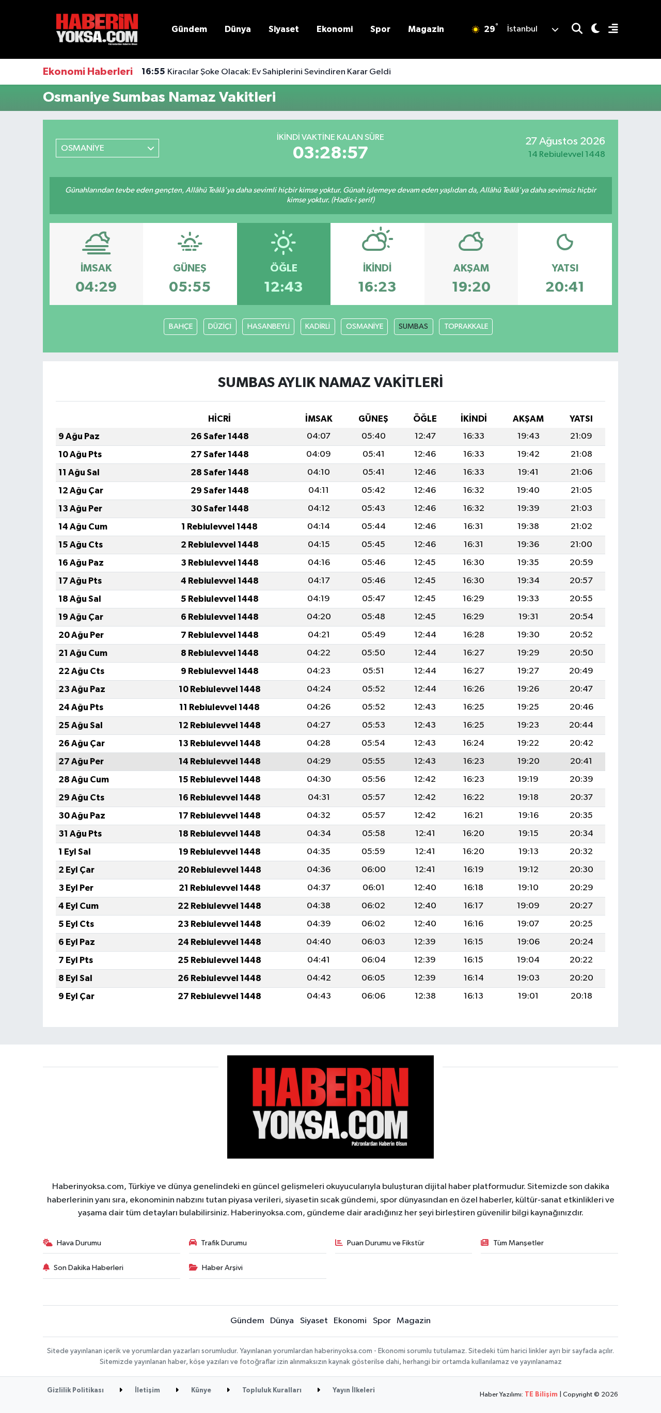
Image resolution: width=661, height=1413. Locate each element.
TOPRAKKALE (466, 326)
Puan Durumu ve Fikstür (385, 1243)
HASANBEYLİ (268, 326)
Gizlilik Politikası (75, 1390)
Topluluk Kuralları (271, 1390)
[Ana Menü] (609, 30)
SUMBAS (413, 326)
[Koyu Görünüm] (591, 30)
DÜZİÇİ (219, 326)
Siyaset (284, 29)
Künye (200, 1390)
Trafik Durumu (224, 1243)
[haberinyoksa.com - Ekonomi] (97, 29)
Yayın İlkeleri (353, 1390)
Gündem (189, 29)
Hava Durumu (79, 1243)
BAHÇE (181, 326)
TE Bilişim (541, 1394)
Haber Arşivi (222, 1268)
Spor (380, 29)
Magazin (426, 29)
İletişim (146, 1390)
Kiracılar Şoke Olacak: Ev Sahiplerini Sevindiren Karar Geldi (266, 71)
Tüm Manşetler (518, 1243)
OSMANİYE (364, 326)
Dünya (238, 29)
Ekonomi (335, 29)
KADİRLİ (317, 326)
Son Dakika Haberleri (88, 1268)
